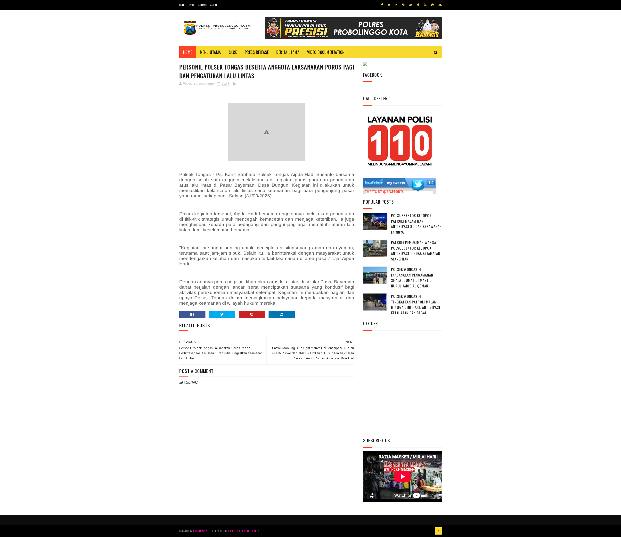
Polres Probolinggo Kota (243, 531)
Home (182, 5)
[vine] (418, 5)
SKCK (191, 5)
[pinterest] (432, 5)
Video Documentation (326, 52)
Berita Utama (287, 52)
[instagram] (403, 5)
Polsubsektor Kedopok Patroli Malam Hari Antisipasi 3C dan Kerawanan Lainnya (416, 224)
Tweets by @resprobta (384, 191)
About (213, 5)
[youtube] (425, 5)
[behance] (410, 5)
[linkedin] (396, 5)
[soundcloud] (439, 5)
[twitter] (389, 5)
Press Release (257, 52)
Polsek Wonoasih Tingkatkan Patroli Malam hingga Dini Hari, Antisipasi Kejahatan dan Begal (415, 304)
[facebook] (382, 5)
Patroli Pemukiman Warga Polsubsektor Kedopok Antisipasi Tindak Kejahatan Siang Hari (415, 250)
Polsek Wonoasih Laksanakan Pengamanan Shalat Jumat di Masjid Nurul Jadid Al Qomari (412, 277)
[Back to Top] (438, 531)
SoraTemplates (202, 531)
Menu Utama (210, 52)
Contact (202, 5)
